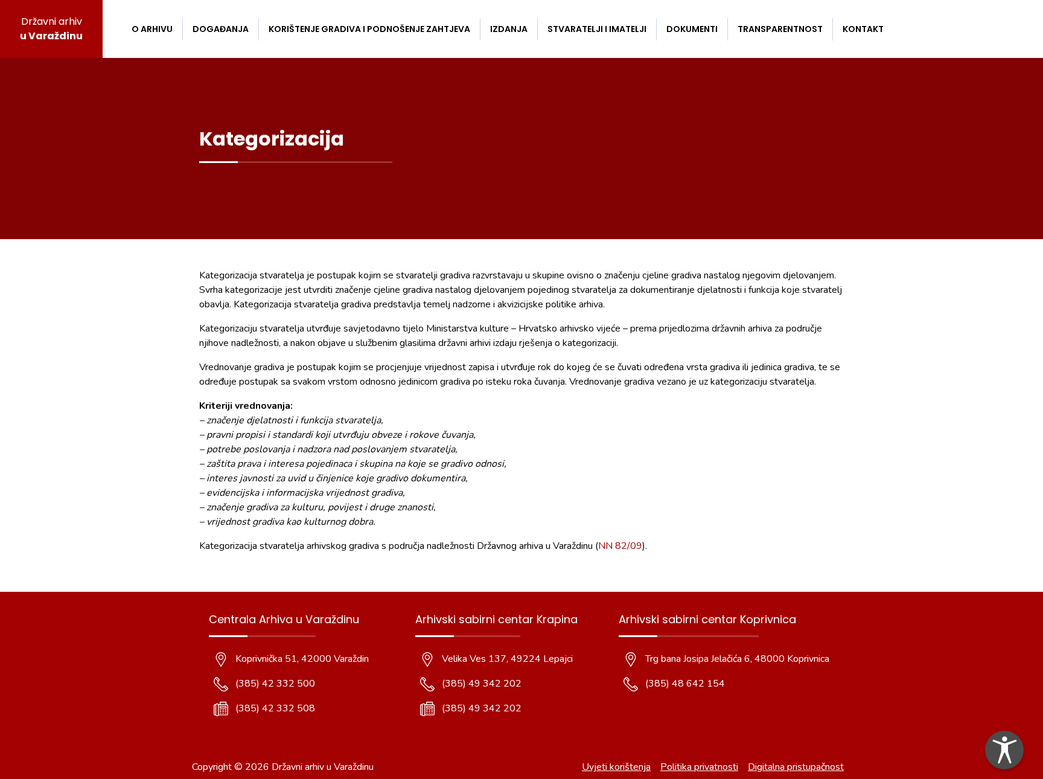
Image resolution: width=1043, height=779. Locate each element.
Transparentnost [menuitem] (780, 29)
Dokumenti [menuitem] (692, 29)
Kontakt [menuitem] (863, 29)
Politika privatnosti (699, 767)
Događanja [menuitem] (221, 29)
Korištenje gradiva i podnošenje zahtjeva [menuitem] (369, 29)
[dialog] (1004, 750)
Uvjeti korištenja (616, 767)
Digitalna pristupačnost (796, 767)
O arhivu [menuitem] (152, 29)
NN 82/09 (620, 546)
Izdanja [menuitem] (509, 29)
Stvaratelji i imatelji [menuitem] (596, 29)
